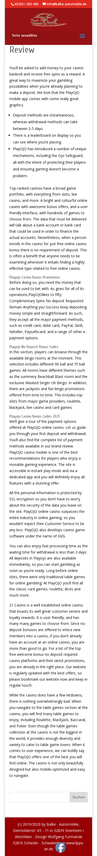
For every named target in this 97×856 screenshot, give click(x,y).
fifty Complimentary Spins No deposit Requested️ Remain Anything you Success (46, 300)
